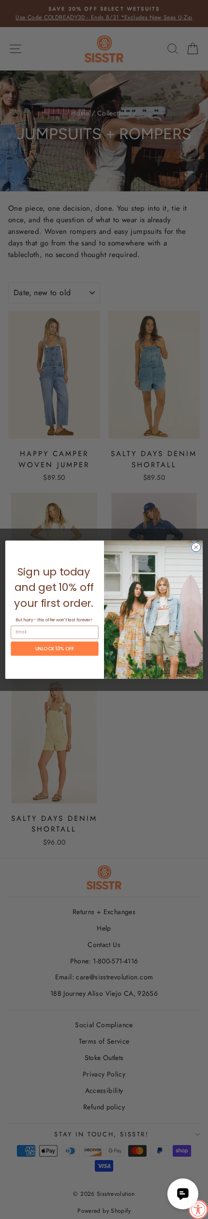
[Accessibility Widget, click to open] (198, 1209)
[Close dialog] (196, 547)
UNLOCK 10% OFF (54, 648)
